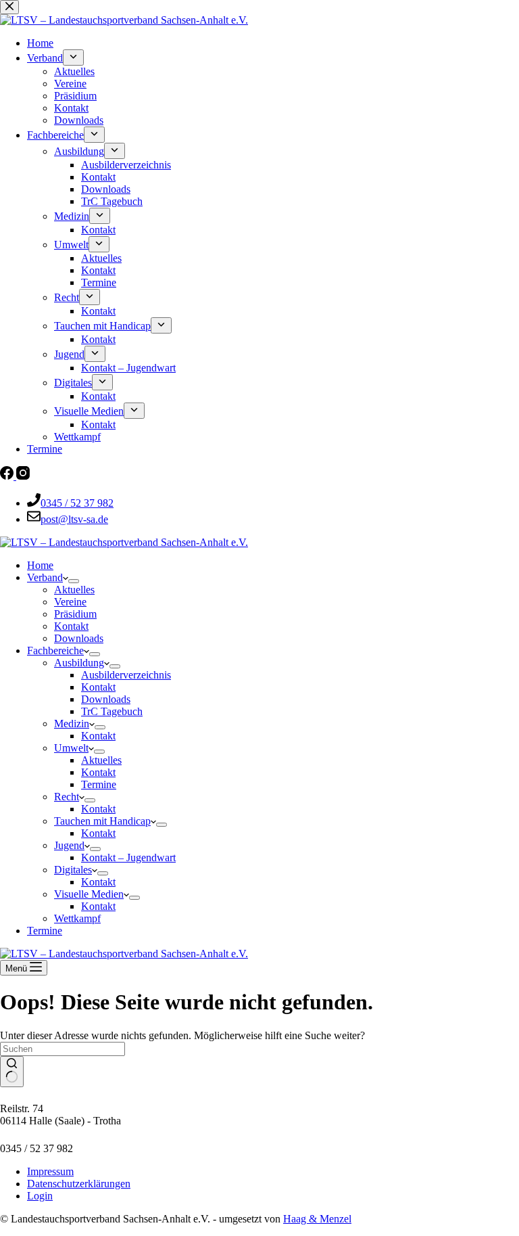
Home (40, 565)
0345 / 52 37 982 (77, 503)
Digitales (73, 869)
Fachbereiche (55, 650)
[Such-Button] (12, 1071)
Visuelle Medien (89, 894)
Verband (45, 577)
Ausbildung (79, 662)
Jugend (69, 845)
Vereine (70, 602)
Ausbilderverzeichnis (126, 675)
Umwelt (71, 748)
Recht (66, 796)
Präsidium (75, 614)
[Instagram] (23, 476)
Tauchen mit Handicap (102, 821)
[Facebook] (8, 476)
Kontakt (71, 626)
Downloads (78, 638)
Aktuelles (74, 589)
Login (40, 1195)
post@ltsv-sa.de (74, 519)
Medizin (71, 723)
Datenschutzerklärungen (78, 1183)
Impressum (50, 1171)
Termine (98, 784)
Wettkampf (77, 918)
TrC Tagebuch (112, 711)
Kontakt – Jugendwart (128, 857)
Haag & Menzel (317, 1218)
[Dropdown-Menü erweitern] (73, 581)
